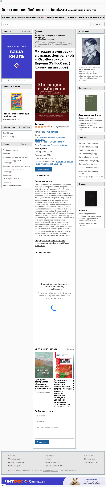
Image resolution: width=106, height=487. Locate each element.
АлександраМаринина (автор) (91, 176)
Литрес (48, 459)
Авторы (77, 17)
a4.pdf (44, 164)
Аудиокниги (21, 17)
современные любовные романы (16, 166)
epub (56, 164)
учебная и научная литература (15, 157)
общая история (57, 142)
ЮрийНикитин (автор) (87, 150)
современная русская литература (12, 161)
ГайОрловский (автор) (88, 154)
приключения (8, 182)
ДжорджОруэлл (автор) (88, 143)
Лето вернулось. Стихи (90, 115)
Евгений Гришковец (87, 214)
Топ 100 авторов (9, 136)
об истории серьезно (11, 178)
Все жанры (25, 144)
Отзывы (69, 17)
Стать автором (14, 466)
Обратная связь (15, 459)
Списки (39, 17)
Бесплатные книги (55, 17)
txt (64, 162)
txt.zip (70, 162)
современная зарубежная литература (13, 170)
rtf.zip (37, 164)
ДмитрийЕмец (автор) (87, 164)
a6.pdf (50, 164)
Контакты (99, 17)
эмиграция (45, 145)
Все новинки (25, 31)
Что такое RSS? (91, 462)
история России (42, 142)
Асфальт (83, 210)
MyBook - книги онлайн (54, 466)
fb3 (60, 164)
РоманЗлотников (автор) (89, 161)
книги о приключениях (12, 185)
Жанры (91, 17)
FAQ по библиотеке (16, 462)
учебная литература (11, 119)
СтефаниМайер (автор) (88, 147)
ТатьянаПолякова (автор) (89, 168)
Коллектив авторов (45, 40)
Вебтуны (31, 17)
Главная (38, 31)
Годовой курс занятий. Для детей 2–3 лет (16, 115)
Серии (84, 17)
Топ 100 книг (8, 133)
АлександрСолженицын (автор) (88, 172)
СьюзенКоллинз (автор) (88, 157)
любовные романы (10, 150)
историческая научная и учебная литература (50, 36)
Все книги (70, 349)
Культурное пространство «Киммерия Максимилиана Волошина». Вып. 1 (43, 385)
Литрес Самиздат (52, 462)
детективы (7, 175)
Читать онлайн (43, 169)
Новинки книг (8, 17)
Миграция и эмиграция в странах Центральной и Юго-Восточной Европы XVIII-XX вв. (52, 243)
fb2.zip (59, 162)
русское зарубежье (59, 145)
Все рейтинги (24, 127)
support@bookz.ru (50, 471)
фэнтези (6, 154)
